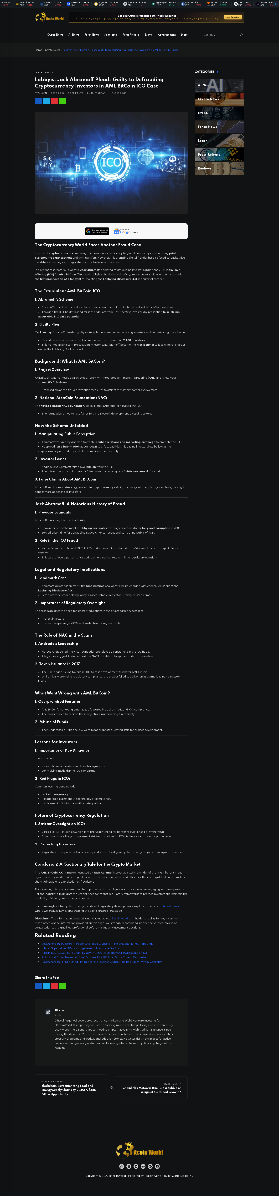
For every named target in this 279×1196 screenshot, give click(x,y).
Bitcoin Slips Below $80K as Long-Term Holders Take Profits (80, 948)
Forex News (91, 35)
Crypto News (55, 35)
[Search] (241, 35)
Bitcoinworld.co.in (123, 918)
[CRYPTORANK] (276, 3)
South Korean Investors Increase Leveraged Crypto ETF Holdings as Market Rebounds (97, 943)
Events (148, 35)
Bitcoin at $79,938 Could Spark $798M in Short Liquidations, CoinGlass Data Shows (94, 952)
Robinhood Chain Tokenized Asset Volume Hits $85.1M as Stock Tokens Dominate (94, 957)
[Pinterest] (54, 101)
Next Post (170, 1084)
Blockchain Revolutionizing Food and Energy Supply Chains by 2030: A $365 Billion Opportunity (68, 1090)
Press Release (131, 35)
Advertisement (167, 35)
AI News (73, 35)
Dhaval (42, 93)
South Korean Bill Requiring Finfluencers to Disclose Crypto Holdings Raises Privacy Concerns (102, 961)
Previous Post (54, 1081)
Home (38, 50)
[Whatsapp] (62, 101)
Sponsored (110, 35)
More (184, 35)
